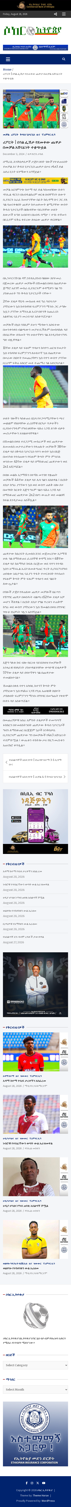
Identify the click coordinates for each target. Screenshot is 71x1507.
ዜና (38, 134)
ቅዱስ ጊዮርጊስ (27, 134)
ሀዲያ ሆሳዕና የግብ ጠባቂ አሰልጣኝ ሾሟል (23, 897)
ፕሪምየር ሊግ (48, 134)
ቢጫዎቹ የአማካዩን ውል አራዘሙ (20, 924)
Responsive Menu (55, 14)
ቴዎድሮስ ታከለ (35, 154)
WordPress (48, 1500)
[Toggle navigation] (8, 59)
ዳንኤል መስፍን (32, 1148)
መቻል (6, 134)
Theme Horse (41, 1495)
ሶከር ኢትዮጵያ (45, 1490)
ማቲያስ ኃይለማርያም (36, 1086)
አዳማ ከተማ (8, 1075)
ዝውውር (24, 1075)
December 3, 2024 (13, 154)
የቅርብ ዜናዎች (15, 1027)
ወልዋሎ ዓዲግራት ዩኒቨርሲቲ (15, 1263)
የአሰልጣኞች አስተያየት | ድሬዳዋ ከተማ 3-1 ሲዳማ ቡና (35, 762)
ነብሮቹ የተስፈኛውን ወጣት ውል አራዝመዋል (26, 884)
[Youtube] (44, 1483)
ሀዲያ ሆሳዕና (8, 1138)
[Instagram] (32, 1483)
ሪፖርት (14, 134)
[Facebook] (26, 1483)
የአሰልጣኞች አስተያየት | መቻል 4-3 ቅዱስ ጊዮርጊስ (35, 777)
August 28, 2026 (12, 1086)
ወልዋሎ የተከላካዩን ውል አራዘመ (19, 910)
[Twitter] (38, 1483)
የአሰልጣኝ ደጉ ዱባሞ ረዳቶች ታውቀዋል (23, 937)
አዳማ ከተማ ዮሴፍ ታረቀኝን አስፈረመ (22, 871)
